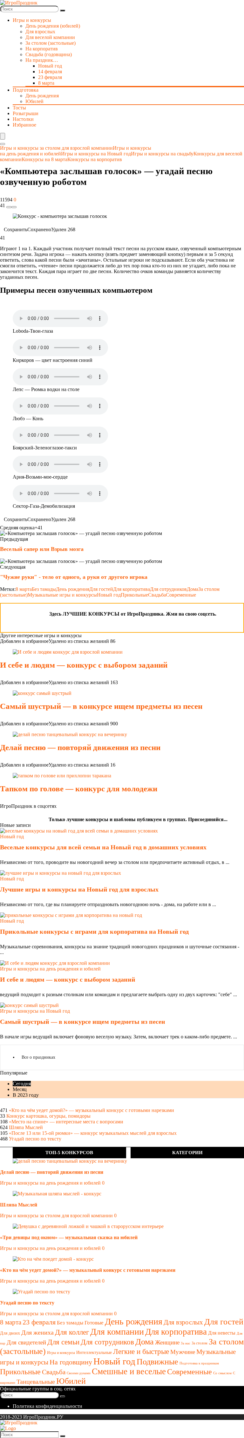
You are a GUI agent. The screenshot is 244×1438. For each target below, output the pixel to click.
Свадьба (157, 595)
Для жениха (37, 1332)
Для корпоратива (131, 589)
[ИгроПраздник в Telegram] (9, 612)
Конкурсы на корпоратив (94, 159)
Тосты (19, 107)
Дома (192, 589)
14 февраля (50, 71)
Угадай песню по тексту (35, 1138)
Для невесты (221, 1333)
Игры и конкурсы (61, 1352)
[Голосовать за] (14, 207)
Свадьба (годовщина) (48, 54)
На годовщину (71, 1362)
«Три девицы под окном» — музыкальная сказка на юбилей (69, 1237)
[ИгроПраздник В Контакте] (25, 612)
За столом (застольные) (50, 43)
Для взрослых (40, 31)
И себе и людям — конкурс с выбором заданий (83, 665)
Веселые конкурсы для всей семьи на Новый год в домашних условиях (103, 847)
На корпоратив (41, 48)
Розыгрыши (25, 113)
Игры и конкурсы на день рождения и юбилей (50, 1183)
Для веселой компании (50, 37)
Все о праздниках (38, 1057)
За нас (185, 1343)
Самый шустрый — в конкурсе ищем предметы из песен (101, 706)
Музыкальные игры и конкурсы (62, 595)
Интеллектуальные (94, 1352)
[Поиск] (62, 10)
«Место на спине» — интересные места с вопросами (66, 1121)
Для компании (117, 1332)
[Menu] (2, 136)
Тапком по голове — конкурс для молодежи (78, 788)
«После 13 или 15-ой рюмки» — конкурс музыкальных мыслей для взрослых (93, 1133)
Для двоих (10, 1333)
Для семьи (63, 1342)
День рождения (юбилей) (52, 26)
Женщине (167, 1342)
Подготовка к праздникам (199, 1363)
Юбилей (34, 101)
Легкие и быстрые (141, 1351)
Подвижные (157, 1361)
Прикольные (134, 595)
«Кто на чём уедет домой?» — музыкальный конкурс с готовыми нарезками (91, 1110)
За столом (199, 1343)
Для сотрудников (168, 589)
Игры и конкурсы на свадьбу (162, 153)
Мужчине (182, 1352)
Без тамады (44, 589)
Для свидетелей (26, 1342)
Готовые (94, 1323)
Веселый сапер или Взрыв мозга (42, 549)
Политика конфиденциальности (47, 1406)
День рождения (42, 95)
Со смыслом (222, 1373)
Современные (181, 595)
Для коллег (72, 1332)
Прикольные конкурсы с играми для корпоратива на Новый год (94, 931)
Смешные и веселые (129, 1371)
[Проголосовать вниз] (8, 207)
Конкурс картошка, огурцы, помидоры (48, 1116)
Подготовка (25, 90)
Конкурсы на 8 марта (44, 159)
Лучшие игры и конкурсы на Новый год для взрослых (79, 889)
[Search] (2, 144)
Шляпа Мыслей (26, 1127)
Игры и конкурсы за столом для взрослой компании (56, 148)
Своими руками (79, 1373)
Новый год (50, 66)
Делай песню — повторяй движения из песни (80, 747)
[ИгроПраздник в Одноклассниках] (41, 612)
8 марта (46, 83)
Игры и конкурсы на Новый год (96, 153)
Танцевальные (36, 1381)
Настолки (23, 119)
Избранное (24, 124)
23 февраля (50, 77)
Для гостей (101, 589)
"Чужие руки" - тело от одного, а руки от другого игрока (73, 577)
